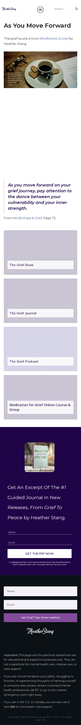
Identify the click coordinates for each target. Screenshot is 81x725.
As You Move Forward (37, 25)
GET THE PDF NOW (39, 553)
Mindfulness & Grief (27, 218)
